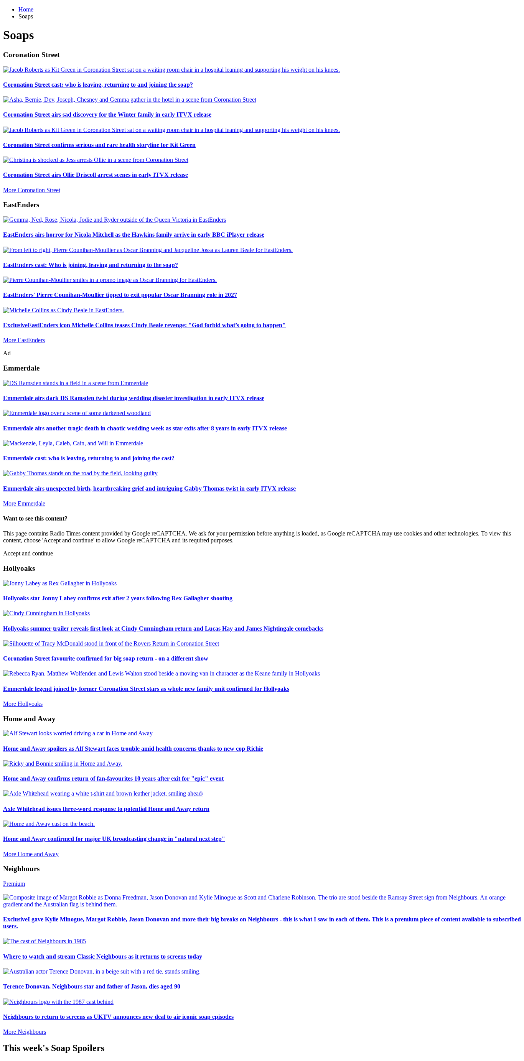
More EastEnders (24, 340)
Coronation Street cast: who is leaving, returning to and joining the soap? (98, 84)
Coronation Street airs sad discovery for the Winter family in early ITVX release (107, 114)
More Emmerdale (24, 503)
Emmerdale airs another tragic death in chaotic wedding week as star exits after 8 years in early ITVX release (145, 428)
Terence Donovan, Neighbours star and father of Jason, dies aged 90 (91, 986)
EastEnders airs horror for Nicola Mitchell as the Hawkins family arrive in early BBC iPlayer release (133, 234)
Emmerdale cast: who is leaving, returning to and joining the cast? (89, 458)
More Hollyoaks (23, 703)
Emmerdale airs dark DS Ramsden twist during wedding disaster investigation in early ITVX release (133, 398)
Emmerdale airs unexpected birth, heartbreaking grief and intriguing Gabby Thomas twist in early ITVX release (149, 488)
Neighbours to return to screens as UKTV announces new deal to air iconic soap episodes (118, 1016)
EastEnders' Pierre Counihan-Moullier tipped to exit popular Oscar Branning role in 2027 (120, 295)
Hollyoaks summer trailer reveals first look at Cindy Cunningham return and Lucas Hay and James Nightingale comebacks (163, 628)
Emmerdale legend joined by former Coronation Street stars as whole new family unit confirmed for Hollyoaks (146, 688)
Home (25, 9)
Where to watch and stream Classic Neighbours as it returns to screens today (102, 956)
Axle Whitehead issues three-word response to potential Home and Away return (106, 809)
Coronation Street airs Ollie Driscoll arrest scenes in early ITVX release (95, 174)
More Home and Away (31, 854)
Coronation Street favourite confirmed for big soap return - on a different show (105, 658)
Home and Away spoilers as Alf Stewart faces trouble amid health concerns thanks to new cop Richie (133, 748)
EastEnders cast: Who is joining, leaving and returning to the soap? (90, 265)
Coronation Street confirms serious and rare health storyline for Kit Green (99, 145)
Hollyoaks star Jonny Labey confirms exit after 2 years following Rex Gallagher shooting (117, 598)
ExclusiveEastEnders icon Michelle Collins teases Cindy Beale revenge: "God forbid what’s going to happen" (144, 325)
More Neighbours (24, 1031)
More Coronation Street (31, 190)
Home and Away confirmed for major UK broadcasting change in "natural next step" (114, 838)
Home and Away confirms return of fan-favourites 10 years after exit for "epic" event (113, 778)
